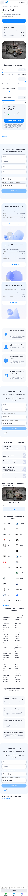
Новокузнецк (7, 653)
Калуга (5, 677)
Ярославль (6, 645)
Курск (16, 664)
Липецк (17, 657)
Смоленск (6, 681)
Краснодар (6, 629)
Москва (5, 615)
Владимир (17, 673)
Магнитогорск (7, 668)
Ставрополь (6, 651)
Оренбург (17, 651)
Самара (5, 625)
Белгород (6, 675)
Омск (16, 627)
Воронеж (17, 629)
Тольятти (5, 636)
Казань (5, 619)
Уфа (16, 625)
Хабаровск (6, 640)
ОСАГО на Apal (5, 801)
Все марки (6, 605)
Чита (16, 677)
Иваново (17, 670)
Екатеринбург (18, 617)
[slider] (3, 72)
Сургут (16, 668)
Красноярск (18, 623)
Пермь (5, 632)
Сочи (4, 664)
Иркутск (5, 643)
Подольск (17, 681)
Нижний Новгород (17, 620)
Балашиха (6, 655)
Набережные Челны (18, 648)
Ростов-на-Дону (8, 627)
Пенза (16, 655)
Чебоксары (6, 657)
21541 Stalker (5, 136)
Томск (5, 647)
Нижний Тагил (18, 675)
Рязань (16, 653)
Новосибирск (7, 617)
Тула (4, 662)
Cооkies (9, 888)
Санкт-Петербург (19, 615)
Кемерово (17, 645)
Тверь (16, 666)
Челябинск (6, 623)
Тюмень (17, 634)
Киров (16, 662)
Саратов (5, 634)
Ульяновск (17, 640)
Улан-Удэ (5, 666)
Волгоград (17, 632)
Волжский (17, 679)
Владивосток (18, 643)
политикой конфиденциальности (18, 194)
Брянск (5, 670)
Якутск (5, 673)
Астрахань (17, 659)
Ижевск (5, 638)
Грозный (5, 679)
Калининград (7, 659)
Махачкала (17, 638)
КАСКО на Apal (5, 798)
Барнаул (17, 636)
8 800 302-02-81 (22, 2)
